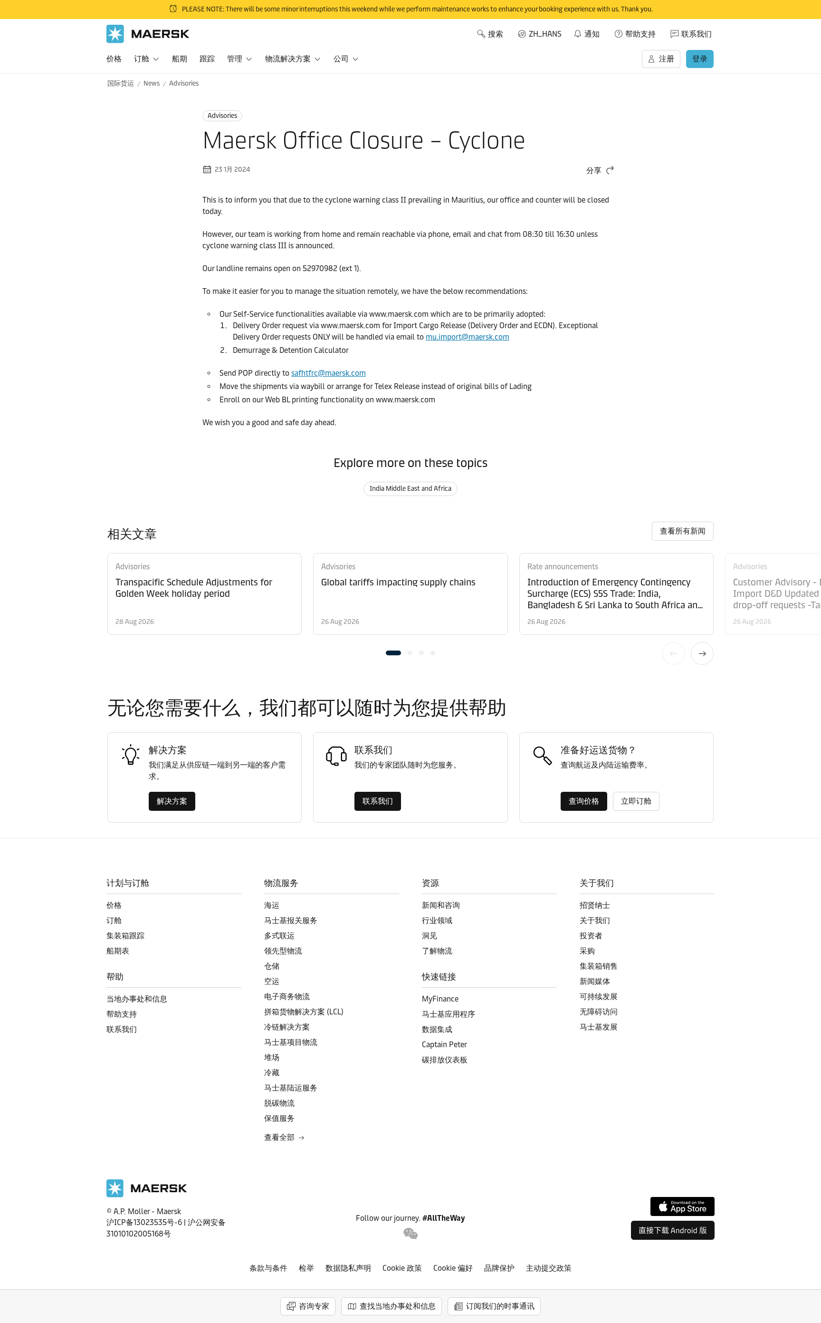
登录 (699, 58)
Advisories (184, 83)
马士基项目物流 (290, 1042)
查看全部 (279, 1137)
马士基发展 (599, 1026)
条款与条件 (268, 1268)
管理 (234, 58)
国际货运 (120, 83)
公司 (341, 58)
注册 (666, 58)
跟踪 (207, 58)
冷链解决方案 (287, 1026)
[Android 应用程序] (673, 1230)
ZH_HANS (545, 34)
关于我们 (595, 920)
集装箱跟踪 (125, 935)
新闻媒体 (595, 981)
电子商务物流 (287, 996)
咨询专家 (314, 1306)
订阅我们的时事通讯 (500, 1306)
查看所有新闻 (683, 530)
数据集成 (437, 1029)
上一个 (673, 653)
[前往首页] (146, 1194)
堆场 (271, 1057)
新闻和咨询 (441, 905)
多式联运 (279, 935)
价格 (114, 58)
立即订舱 (636, 801)
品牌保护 (499, 1268)
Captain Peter (444, 1044)
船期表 (117, 950)
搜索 (495, 34)
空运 (271, 981)
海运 (271, 905)
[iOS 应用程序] (682, 1206)
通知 (586, 32)
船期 (179, 58)
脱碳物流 (279, 1103)
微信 (410, 1234)
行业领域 (437, 920)
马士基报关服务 (290, 920)
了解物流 (437, 950)
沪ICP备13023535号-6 (144, 1222)
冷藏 (271, 1072)
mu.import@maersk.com (467, 336)
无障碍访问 (599, 1011)
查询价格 (584, 801)
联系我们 (696, 34)
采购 (587, 950)
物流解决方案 (288, 58)
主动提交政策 (549, 1268)
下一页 (702, 653)
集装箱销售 (599, 966)
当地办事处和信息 (136, 998)
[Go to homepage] (148, 34)
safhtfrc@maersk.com (328, 373)
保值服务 (279, 1118)
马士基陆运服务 (290, 1087)
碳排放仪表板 (445, 1059)
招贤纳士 (595, 905)
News (151, 83)
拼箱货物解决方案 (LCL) (304, 1011)
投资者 (591, 935)
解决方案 (172, 801)
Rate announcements (562, 566)
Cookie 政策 (402, 1268)
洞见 (429, 935)
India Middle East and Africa (410, 489)
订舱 (141, 58)
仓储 (271, 966)
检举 (306, 1268)
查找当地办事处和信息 (398, 1306)
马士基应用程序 (448, 1014)
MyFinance (440, 998)
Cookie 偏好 (453, 1268)
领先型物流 (283, 950)
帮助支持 (640, 34)
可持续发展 (599, 996)
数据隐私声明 (348, 1268)
